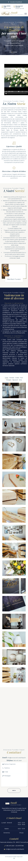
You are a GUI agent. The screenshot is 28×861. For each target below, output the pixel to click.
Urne (20, 380)
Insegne (8, 380)
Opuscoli (15, 380)
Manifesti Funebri (14, 279)
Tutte (6, 377)
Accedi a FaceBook (16, 2)
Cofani (17, 377)
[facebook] (8, 2)
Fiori (21, 377)
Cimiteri (11, 377)
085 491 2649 (7, 8)
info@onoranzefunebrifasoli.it (15, 849)
